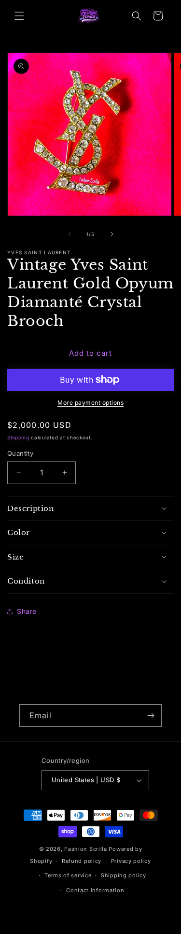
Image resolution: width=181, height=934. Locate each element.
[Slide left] (69, 234)
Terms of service (67, 875)
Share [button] (27, 611)
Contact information (95, 890)
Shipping (18, 437)
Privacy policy (131, 861)
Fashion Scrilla (85, 849)
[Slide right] (112, 234)
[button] (19, 15)
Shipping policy (123, 875)
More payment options (90, 402)
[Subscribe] (150, 715)
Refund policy (81, 861)
